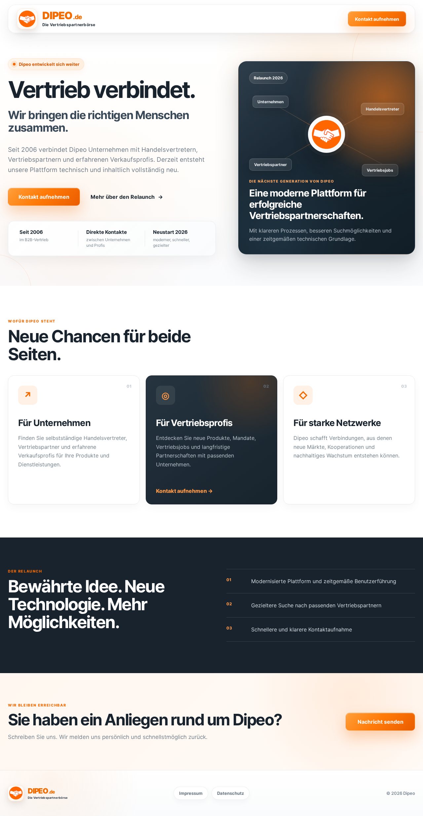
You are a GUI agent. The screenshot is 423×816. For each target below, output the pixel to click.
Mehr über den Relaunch (127, 196)
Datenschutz (230, 793)
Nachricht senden (381, 721)
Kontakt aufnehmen (377, 19)
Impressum (191, 793)
